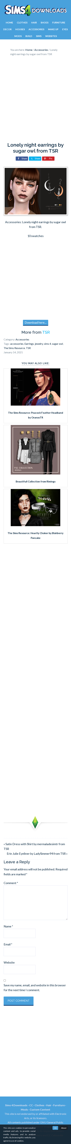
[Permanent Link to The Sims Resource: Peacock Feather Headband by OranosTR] (35, 404)
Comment (11, 883)
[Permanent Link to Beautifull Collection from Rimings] (35, 473)
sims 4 (47, 343)
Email (8, 944)
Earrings (29, 343)
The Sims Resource (14, 348)
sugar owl (57, 343)
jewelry (39, 343)
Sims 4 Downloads (35, 10)
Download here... (36, 322)
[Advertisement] (35, 99)
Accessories (22, 339)
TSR (46, 332)
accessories (16, 343)
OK (55, 1128)
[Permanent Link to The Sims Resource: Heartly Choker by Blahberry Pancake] (35, 525)
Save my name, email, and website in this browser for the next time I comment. (35, 987)
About (63, 1128)
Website (9, 962)
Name (8, 926)
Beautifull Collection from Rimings (35, 481)
